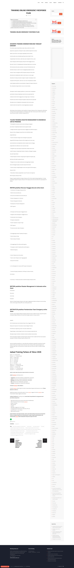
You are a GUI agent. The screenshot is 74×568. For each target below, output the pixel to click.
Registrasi (54, 2)
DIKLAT (53, 159)
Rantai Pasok (54, 430)
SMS (53, 459)
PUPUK (53, 420)
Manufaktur (54, 302)
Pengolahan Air (54, 358)
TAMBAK (53, 476)
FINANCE (53, 188)
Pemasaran (54, 345)
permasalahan (54, 376)
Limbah (53, 290)
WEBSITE (53, 514)
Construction (54, 130)
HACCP (53, 204)
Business (53, 119)
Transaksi (53, 501)
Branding (53, 111)
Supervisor (54, 472)
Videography (54, 510)
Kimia (53, 263)
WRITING (53, 516)
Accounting (54, 86)
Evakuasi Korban (29, 426)
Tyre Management (55, 506)
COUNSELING (54, 136)
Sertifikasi (53, 453)
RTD (53, 441)
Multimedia (54, 323)
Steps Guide (54, 468)
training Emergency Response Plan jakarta (31, 430)
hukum (53, 215)
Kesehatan (54, 257)
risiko (53, 439)
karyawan (53, 244)
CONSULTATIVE (54, 132)
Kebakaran (54, 248)
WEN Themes (28, 566)
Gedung (53, 196)
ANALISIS (53, 90)
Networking (54, 327)
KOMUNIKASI (54, 267)
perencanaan (54, 368)
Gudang (53, 202)
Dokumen (53, 161)
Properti (53, 408)
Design (53, 154)
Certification (60, 2)
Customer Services (55, 142)
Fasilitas (53, 186)
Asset (53, 99)
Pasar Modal (54, 339)
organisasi (53, 333)
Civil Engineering (54, 123)
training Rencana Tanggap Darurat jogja (30, 433)
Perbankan (54, 364)
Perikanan (53, 372)
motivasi (53, 321)
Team (53, 480)
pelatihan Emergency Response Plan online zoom (32, 427)
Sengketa (53, 451)
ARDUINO (53, 93)
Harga (53, 206)
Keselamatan (54, 259)
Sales (53, 445)
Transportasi (54, 503)
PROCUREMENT (54, 399)
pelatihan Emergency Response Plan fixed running (17, 427)
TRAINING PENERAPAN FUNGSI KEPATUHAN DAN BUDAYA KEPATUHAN (57, 532)
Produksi (53, 401)
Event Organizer (54, 183)
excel (53, 184)
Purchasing (54, 422)
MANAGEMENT (54, 300)
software (53, 463)
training (29, 392)
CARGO (53, 121)
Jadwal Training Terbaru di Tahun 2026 (17, 27)
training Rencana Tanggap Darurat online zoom (17, 435)
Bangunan (53, 107)
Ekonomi (53, 167)
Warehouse (54, 512)
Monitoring (54, 319)
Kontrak (53, 277)
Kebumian (53, 250)
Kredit (53, 283)
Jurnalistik (53, 242)
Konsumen (54, 275)
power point (54, 395)
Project (53, 407)
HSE (53, 214)
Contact (50, 2)
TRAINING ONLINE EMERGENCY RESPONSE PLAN (20, 20)
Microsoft (53, 314)
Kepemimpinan (54, 256)
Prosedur (53, 410)
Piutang (53, 393)
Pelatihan (46, 2)
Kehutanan (54, 252)
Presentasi (54, 397)
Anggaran (53, 92)
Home (39, 2)
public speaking (54, 418)
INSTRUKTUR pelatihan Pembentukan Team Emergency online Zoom (23, 26)
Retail (53, 438)
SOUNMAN (54, 465)
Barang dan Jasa (54, 109)
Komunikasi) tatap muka (36, 426)
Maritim (53, 304)
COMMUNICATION (55, 126)
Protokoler (54, 412)
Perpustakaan (54, 377)
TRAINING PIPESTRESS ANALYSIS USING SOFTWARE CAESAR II (57, 527)
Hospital (53, 210)
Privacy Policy (21, 566)
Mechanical (54, 310)
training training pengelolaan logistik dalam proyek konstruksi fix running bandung (57, 490)
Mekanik (53, 312)
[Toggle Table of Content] (35, 19)
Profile (42, 2)
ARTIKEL (53, 97)
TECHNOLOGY (54, 482)
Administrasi (54, 88)
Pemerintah (54, 347)
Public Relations (54, 416)
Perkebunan (54, 374)
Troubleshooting (54, 504)
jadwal (17, 416)
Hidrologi (53, 208)
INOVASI (53, 228)
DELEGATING (54, 150)
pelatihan (15, 388)
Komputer (53, 265)
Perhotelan (54, 370)
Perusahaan (54, 385)
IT (52, 238)
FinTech (53, 190)
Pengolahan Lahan (55, 360)
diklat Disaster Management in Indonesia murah (19, 426)
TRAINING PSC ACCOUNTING (56, 539)
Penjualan (53, 362)
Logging (53, 294)
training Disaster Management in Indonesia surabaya (18, 430)
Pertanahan (54, 381)
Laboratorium (54, 287)
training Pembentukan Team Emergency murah (17, 433)
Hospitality (54, 212)
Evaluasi (53, 181)
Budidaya (53, 115)
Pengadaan (54, 352)
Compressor (54, 128)
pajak (53, 335)
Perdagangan (54, 366)
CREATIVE (53, 138)
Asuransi (53, 101)
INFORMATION (54, 225)
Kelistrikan (54, 254)
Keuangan (53, 261)
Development (54, 155)
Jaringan (53, 240)
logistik (53, 296)
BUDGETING (54, 113)
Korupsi (53, 279)
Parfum (53, 337)
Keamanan (54, 246)
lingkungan (54, 292)
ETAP (53, 179)
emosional (54, 175)
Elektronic (53, 173)
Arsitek (53, 95)
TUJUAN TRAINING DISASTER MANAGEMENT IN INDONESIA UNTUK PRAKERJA (24, 23)
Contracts (53, 134)
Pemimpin (53, 348)
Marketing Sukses (17, 566)
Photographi (54, 391)
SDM (53, 447)
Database (53, 146)
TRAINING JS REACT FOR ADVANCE (53, 554)
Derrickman (54, 152)
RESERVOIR (54, 434)
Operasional (54, 331)
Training (53, 486)
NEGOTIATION (54, 325)
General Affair (54, 198)
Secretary (53, 449)
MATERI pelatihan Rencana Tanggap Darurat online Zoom (22, 24)
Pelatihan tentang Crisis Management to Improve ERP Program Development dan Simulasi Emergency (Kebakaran (26, 429)
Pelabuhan (54, 341)
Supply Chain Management (56, 474)
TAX (53, 478)
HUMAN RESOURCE (55, 217)
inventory (53, 232)
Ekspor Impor (54, 169)
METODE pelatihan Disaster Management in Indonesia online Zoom (23, 25)
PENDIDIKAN (54, 350)
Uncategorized (17, 423)
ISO (52, 236)
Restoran (53, 436)
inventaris (53, 230)
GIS (52, 200)
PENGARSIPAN (54, 354)
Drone (53, 163)
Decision (53, 148)
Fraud (53, 194)
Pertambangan (54, 379)
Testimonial (54, 484)
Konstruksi (54, 273)
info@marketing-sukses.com (14, 557)
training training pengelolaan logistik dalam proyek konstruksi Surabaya (57, 494)
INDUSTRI (53, 223)
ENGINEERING (54, 177)
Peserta (53, 387)
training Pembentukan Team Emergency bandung (32, 432)
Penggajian (54, 356)
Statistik (53, 467)
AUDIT (53, 105)
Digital (53, 157)
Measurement (54, 308)
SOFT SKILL (54, 461)
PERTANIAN (54, 383)
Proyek (53, 414)
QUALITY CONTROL (55, 428)
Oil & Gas (53, 329)
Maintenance (54, 298)
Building (53, 117)
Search (53, 11)
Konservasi (54, 271)
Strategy (53, 470)
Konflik (53, 269)
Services (53, 455)
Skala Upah (54, 457)
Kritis (53, 285)
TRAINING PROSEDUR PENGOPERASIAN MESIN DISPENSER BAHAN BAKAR (56, 536)
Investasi (53, 234)
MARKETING (54, 306)
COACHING (54, 124)
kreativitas (54, 281)
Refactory (53, 432)
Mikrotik (53, 317)
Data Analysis (54, 144)
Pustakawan (54, 424)
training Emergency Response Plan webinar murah (17, 432)
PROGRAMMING (54, 405)
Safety (53, 443)
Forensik (53, 192)
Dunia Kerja (54, 165)
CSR (53, 140)
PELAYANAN (54, 343)
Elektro (53, 171)
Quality (53, 426)
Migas (53, 316)
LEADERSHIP (54, 288)
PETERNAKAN (54, 389)
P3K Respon (42, 426)
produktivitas (54, 403)
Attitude (53, 103)
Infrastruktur (54, 227)
